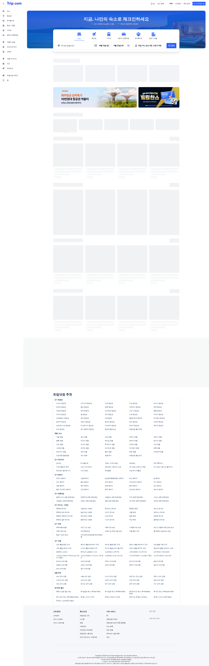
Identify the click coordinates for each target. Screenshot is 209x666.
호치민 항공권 (61, 379)
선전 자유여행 (110, 537)
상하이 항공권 (85, 393)
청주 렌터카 (85, 457)
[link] (153, 3)
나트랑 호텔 (60, 420)
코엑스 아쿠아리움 (111, 435)
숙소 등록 (84, 427)
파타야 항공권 (134, 397)
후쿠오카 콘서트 (110, 480)
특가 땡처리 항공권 (87, 401)
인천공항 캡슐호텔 (62, 427)
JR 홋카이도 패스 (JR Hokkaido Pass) (139, 564)
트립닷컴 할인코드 (135, 427)
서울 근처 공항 (86, 548)
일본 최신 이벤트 (86, 484)
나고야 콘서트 (110, 491)
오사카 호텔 (85, 416)
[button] (3, 3)
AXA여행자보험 (61, 499)
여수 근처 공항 (159, 555)
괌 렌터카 (157, 450)
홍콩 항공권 (158, 382)
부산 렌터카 (133, 450)
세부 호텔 (84, 423)
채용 (81, 594)
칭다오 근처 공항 (86, 555)
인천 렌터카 (85, 461)
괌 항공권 (84, 386)
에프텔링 (108, 442)
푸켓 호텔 (132, 423)
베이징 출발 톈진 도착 (112, 516)
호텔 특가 (108, 427)
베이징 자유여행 (61, 533)
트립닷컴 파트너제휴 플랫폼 (116, 594)
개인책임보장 (85, 503)
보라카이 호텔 (61, 423)
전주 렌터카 (109, 454)
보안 (108, 609)
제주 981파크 (158, 435)
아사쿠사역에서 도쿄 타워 (162, 527)
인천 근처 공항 (134, 552)
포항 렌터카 (109, 457)
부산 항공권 (60, 401)
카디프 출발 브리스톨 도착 (114, 520)
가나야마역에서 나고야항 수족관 (140, 527)
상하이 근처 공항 (110, 552)
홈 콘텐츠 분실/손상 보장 (162, 503)
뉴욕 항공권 (133, 386)
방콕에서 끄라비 (61, 523)
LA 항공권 (108, 390)
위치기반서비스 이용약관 (88, 609)
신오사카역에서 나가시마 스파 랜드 (92, 528)
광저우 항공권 (61, 393)
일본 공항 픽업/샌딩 (112, 472)
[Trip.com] (14, 3)
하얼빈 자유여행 (61, 537)
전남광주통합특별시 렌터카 (114, 450)
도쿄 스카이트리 (86, 438)
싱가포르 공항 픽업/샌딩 (137, 472)
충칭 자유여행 (158, 533)
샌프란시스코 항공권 (63, 397)
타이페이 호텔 (134, 420)
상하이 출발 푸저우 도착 (137, 520)
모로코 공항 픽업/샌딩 (161, 472)
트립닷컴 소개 (84, 587)
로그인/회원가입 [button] (199, 3)
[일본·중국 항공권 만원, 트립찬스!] (158, 69)
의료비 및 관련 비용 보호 (113, 503)
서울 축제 (132, 484)
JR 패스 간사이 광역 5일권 (162, 569)
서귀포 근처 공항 (62, 552)
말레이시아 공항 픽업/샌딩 (65, 469)
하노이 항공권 (158, 375)
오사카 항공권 (61, 375)
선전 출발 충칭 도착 (63, 516)
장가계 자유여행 (134, 533)
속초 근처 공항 (61, 555)
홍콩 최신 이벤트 (86, 491)
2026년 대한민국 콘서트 (64, 488)
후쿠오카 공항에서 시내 (89, 523)
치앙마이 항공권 (134, 379)
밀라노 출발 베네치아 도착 (138, 516)
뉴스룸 (82, 591)
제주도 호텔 (133, 409)
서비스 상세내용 (58, 594)
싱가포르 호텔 (110, 420)
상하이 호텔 (158, 409)
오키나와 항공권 (86, 375)
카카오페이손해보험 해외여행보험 (91, 507)
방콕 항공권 (109, 379)
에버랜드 (132, 435)
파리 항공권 (109, 386)
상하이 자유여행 (86, 537)
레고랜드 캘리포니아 (63, 442)
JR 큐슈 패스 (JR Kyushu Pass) (164, 563)
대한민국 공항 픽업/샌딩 (89, 469)
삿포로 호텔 (133, 416)
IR (107, 587)
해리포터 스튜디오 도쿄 (113, 438)
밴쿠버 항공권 (110, 393)
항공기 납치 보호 (62, 506)
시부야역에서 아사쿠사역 (138, 523)
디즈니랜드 (84, 442)
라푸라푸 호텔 (158, 423)
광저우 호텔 (133, 412)
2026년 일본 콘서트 (63, 491)
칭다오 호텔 (158, 412)
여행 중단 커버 (134, 503)
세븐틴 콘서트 (158, 488)
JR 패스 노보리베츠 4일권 (65, 572)
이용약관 (83, 598)
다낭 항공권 (133, 375)
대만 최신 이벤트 (86, 488)
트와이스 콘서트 (159, 484)
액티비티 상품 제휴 (113, 605)
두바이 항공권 (158, 386)
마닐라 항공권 (61, 382)
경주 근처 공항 (134, 555)
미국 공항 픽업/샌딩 (136, 469)
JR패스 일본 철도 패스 (63, 563)
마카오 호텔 (85, 412)
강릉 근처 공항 (159, 552)
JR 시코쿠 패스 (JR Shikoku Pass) (67, 569)
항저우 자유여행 (134, 537)
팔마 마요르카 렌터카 (63, 461)
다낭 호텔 (157, 416)
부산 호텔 (84, 409)
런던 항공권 (85, 390)
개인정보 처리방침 (86, 602)
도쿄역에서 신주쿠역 (112, 523)
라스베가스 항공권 (87, 397)
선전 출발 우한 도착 (160, 516)
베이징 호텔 (109, 412)
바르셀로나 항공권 (62, 390)
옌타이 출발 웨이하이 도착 (90, 516)
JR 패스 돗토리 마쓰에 (112, 569)
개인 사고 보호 (86, 499)
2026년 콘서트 (61, 480)
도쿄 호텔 (59, 416)
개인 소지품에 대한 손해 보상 (164, 499)
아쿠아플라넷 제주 (62, 438)
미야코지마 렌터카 (135, 454)
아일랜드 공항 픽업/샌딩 (64, 472)
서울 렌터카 (85, 450)
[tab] (79, 36)
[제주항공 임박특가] (95, 69)
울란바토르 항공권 (135, 390)
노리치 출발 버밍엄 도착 (89, 520)
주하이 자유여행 (110, 533)
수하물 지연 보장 (135, 499)
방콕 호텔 (157, 420)
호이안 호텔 (85, 420)
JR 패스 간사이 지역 (87, 569)
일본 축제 (132, 488)
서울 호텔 (59, 409)
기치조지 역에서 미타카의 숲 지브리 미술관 (67, 528)
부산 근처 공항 (61, 548)
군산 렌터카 (158, 457)
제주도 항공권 (158, 397)
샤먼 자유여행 (85, 533)
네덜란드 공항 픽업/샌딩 (113, 469)
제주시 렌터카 (61, 450)
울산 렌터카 (85, 454)
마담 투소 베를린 (135, 442)
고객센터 (56, 587)
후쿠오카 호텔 (110, 416)
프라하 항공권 (158, 393)
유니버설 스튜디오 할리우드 (163, 438)
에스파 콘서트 (158, 480)
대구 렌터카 (60, 454)
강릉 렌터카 (60, 457)
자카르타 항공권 (110, 397)
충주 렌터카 (133, 457)
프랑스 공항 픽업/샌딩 (88, 472)
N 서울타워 (84, 435)
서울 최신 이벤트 (86, 480)
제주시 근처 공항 (159, 548)
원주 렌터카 (109, 461)
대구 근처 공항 (110, 555)
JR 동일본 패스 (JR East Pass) (91, 563)
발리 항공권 (85, 379)
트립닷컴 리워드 (112, 591)
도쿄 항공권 (109, 375)
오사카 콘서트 (110, 484)
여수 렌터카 (158, 454)
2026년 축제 (133, 480)
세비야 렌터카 (158, 461)
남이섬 (58, 435)
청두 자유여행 (85, 540)
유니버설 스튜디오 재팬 (137, 438)
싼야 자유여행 (61, 540)
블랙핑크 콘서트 (159, 491)
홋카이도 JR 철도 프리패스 (138, 569)
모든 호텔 (109, 602)
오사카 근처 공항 (110, 548)
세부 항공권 (85, 382)
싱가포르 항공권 (110, 382)
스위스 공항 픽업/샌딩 (161, 469)
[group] (102, 24)
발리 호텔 (108, 423)
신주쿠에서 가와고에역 (161, 523)
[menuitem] (12, 11)
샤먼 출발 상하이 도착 (63, 520)
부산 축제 (132, 491)
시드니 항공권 (134, 382)
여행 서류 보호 (61, 503)
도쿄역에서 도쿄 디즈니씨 (114, 527)
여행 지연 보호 (110, 499)
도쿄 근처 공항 (86, 552)
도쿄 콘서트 (109, 488)
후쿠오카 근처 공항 (135, 548)
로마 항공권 (133, 393)
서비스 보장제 (58, 591)
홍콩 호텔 (59, 412)
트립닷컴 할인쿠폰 (135, 401)
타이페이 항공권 (159, 390)
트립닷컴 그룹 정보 (86, 605)
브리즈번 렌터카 (134, 461)
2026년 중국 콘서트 (63, 484)
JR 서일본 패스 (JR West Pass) (115, 563)
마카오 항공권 (61, 386)
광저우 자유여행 (159, 537)
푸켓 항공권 (158, 379)
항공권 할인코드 (110, 401)
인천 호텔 (108, 409)
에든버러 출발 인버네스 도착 (163, 520)
